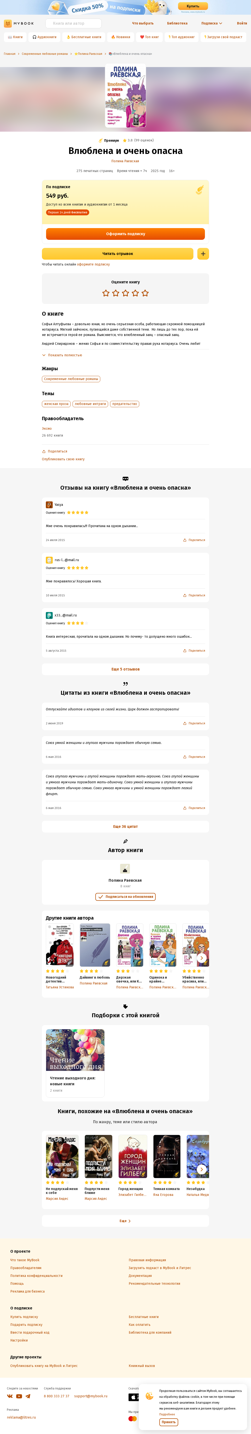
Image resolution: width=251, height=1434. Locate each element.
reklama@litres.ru (21, 1417)
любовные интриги (90, 404)
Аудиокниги (47, 37)
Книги (18, 37)
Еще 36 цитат (125, 826)
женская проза (56, 404)
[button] (202, 958)
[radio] (106, 293)
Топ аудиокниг (183, 37)
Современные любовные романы (71, 379)
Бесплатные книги (86, 37)
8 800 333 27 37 (56, 1396)
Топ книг (152, 37)
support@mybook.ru (90, 1396)
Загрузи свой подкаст (224, 37)
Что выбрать (143, 23)
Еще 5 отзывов (126, 669)
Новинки (123, 37)
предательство (124, 404)
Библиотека (177, 23)
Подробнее (167, 1414)
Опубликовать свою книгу (63, 459)
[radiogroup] (125, 293)
